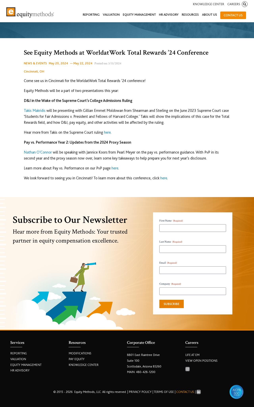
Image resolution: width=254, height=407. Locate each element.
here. (108, 132)
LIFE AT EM (192, 355)
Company (170, 284)
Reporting (18, 353)
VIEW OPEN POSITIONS (201, 361)
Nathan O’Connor (38, 152)
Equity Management (25, 365)
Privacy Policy (140, 392)
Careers (233, 4)
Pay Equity (77, 359)
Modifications (80, 353)
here (115, 168)
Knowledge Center (208, 4)
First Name (171, 220)
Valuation (18, 359)
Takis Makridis (34, 110)
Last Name (170, 242)
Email (168, 263)
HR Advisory (20, 370)
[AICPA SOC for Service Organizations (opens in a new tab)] (236, 392)
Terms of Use (164, 392)
